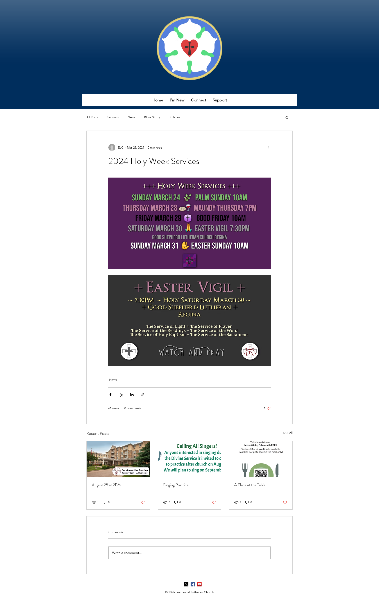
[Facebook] (193, 584)
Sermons (113, 117)
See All (288, 433)
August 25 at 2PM (106, 485)
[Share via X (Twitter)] (121, 395)
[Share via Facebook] (110, 395)
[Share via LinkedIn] (132, 395)
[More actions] (268, 147)
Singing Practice (175, 485)
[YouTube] (199, 584)
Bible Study (152, 117)
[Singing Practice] (189, 459)
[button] (177, 101)
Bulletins (174, 117)
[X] (186, 584)
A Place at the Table (249, 485)
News (131, 117)
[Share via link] (143, 395)
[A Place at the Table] (260, 459)
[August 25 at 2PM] (118, 459)
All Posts (92, 117)
